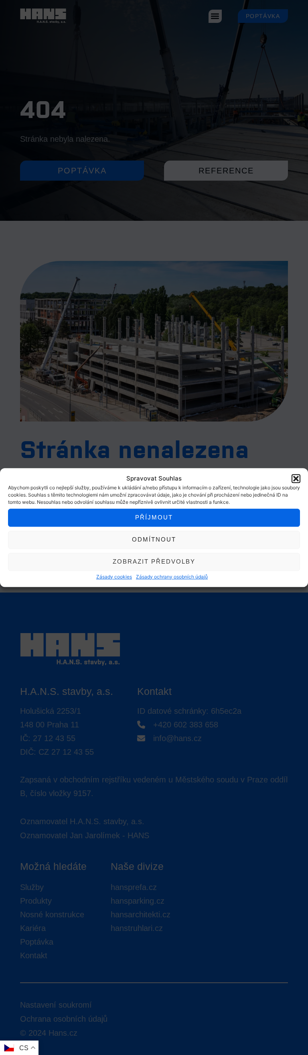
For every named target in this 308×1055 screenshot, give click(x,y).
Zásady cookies (114, 577)
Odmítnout (154, 539)
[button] (296, 479)
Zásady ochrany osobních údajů (172, 577)
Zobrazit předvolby (154, 561)
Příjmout (154, 517)
